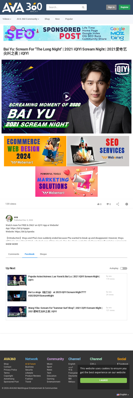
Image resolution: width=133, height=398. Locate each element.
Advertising (9, 379)
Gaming (50, 379)
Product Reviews (33, 376)
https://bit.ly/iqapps (20, 228)
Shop (47, 19)
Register (124, 7)
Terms (7, 373)
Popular (69, 19)
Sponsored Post (11, 382)
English (71, 364)
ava (16, 217)
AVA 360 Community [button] (27, 19)
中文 (70, 370)
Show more (12, 244)
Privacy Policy (10, 370)
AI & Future (30, 364)
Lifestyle (29, 373)
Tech (49, 373)
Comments (13, 254)
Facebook (29, 254)
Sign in (111, 7)
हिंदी (70, 379)
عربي (70, 367)
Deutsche (72, 376)
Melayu (71, 382)
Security (29, 370)
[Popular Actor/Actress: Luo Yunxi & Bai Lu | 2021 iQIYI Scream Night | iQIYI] (16, 280)
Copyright (8, 376)
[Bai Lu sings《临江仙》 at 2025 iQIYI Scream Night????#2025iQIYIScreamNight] (16, 296)
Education (51, 376)
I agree (103, 380)
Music (49, 364)
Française (73, 373)
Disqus (43, 254)
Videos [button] (6, 19)
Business (29, 367)
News (49, 370)
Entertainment (53, 382)
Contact (7, 367)
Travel (28, 382)
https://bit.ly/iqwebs (24, 231)
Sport (49, 367)
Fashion (29, 379)
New (57, 19)
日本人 (93, 364)
